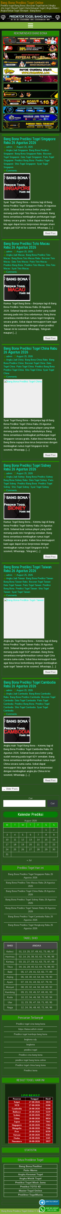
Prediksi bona (30, 1070)
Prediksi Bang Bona (24, 160)
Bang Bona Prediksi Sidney (39, 477)
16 (54, 839)
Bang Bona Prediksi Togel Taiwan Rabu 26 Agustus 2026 (28, 569)
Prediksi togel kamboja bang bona (30, 1034)
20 (30, 844)
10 (7, 839)
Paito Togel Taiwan (32, 585)
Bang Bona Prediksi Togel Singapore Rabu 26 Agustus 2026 (30, 141)
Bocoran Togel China (35, 363)
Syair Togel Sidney (39, 487)
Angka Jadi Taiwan (15, 578)
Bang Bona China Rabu (36, 359)
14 (38, 839)
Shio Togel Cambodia (25, 707)
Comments (11, 170)
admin (9, 147)
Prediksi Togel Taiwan (26, 588)
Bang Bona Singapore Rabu (28, 153)
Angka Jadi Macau (15, 255)
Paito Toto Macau (38, 261)
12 (22, 839)
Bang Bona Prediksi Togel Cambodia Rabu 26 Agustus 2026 (30, 684)
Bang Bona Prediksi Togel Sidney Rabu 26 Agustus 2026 (27, 467)
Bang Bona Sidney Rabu (16, 480)
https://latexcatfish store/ (30, 1029)
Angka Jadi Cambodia (17, 693)
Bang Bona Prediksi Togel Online (22, 3)
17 (7, 844)
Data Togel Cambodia (25, 700)
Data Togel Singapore (31, 157)
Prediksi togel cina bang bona (30, 1024)
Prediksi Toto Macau (34, 265)
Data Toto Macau (20, 261)
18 (15, 844)
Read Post (50, 233)
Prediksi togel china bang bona (30, 1065)
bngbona (30, 1044)
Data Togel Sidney (38, 480)
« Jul (29, 860)
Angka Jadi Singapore (17, 150)
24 (7, 849)
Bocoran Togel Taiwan (39, 581)
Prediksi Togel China (14, 370)
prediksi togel (30, 1050)
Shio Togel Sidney (20, 487)
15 (46, 839)
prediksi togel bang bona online (30, 1060)
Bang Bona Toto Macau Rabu (26, 258)
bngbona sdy (30, 1039)
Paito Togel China (25, 366)
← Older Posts (10, 789)
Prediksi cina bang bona (30, 1055)
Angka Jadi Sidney (15, 477)
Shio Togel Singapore (25, 164)
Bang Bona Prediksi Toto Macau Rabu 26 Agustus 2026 (27, 245)
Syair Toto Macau (20, 268)
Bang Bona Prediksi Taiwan (39, 578)
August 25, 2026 (25, 147)
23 (54, 844)
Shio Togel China (33, 370)
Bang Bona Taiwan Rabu (16, 581)
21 (38, 844)
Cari (31, 798)
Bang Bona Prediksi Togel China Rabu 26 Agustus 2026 (30, 350)
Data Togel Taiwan (13, 585)
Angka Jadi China (15, 359)
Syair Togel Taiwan (21, 592)
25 (15, 849)
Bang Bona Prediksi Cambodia (25, 697)
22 (46, 844)
